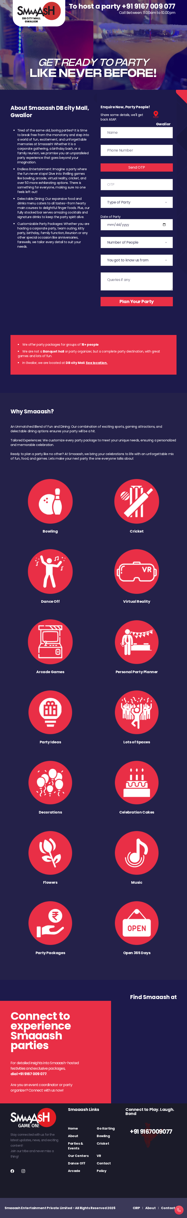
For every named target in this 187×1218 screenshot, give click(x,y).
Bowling (103, 1136)
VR (99, 1156)
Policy (101, 1171)
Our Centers (78, 1156)
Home (73, 1128)
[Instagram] (23, 1171)
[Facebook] (12, 1171)
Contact (104, 1163)
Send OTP (136, 167)
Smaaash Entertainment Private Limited (38, 1208)
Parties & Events (75, 1146)
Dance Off (76, 1163)
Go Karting (106, 1128)
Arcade (74, 1171)
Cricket (103, 1143)
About (73, 1136)
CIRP (136, 1208)
